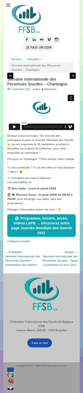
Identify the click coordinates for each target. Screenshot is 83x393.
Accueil (17, 59)
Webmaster (50, 89)
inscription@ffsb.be (19, 182)
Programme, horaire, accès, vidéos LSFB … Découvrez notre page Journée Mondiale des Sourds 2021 (41, 225)
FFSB (43, 366)
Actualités (34, 59)
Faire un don (40, 343)
